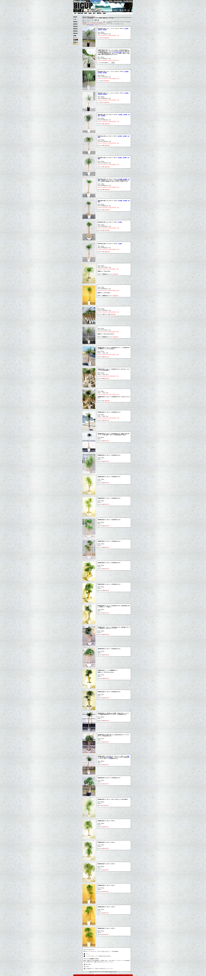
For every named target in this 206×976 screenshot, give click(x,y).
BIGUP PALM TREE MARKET (102, 971)
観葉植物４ (75, 28)
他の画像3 (105, 29)
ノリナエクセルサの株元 (117, 52)
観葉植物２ (75, 24)
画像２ (111, 757)
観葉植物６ (75, 33)
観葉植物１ (75, 21)
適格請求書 (91, 24)
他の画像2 (100, 29)
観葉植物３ (75, 26)
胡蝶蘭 (74, 35)
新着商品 (75, 17)
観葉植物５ (75, 31)
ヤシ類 (74, 19)
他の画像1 (126, 28)
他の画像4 (103, 115)
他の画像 (120, 222)
